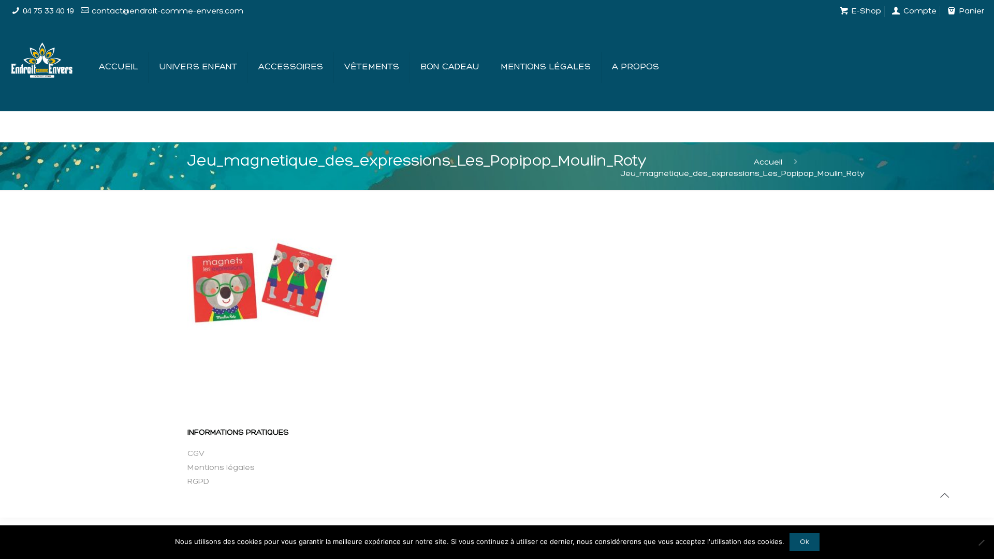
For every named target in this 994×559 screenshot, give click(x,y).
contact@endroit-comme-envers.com (167, 11)
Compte (919, 11)
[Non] (981, 542)
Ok (804, 542)
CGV (195, 454)
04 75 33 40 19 (48, 11)
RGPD (198, 482)
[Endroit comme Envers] (41, 50)
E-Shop (865, 11)
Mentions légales (221, 468)
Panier (970, 11)
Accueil (768, 162)
